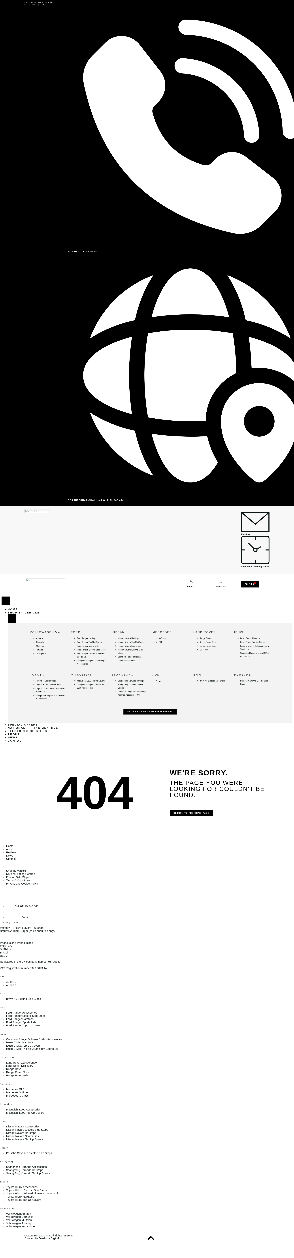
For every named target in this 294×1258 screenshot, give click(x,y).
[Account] (191, 582)
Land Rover (204, 632)
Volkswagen (7, 1208)
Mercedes (162, 632)
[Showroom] (220, 582)
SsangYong (123, 674)
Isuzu (239, 632)
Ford (76, 632)
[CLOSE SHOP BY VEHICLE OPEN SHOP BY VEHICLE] (12, 618)
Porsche (242, 674)
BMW (197, 674)
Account (191, 586)
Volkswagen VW (45, 632)
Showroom (220, 586)
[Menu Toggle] (6, 601)
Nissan (118, 632)
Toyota (37, 674)
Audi (157, 674)
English (33, 511)
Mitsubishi (81, 674)
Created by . (42, 1238)
